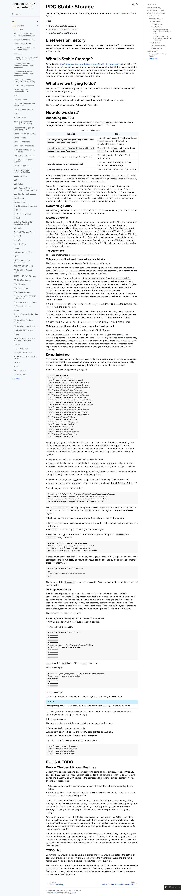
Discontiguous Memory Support (23, 161)
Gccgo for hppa (20, 176)
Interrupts (18, 228)
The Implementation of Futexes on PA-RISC (23, 171)
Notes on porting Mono (23, 252)
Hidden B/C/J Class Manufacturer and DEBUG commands (24, 66)
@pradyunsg (66, 893)
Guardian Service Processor (25, 194)
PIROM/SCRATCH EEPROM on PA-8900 (25, 297)
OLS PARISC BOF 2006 (23, 266)
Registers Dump (20, 100)
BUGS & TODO (152, 51)
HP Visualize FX (20, 374)
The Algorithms (156, 27)
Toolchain (16, 378)
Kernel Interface (154, 43)
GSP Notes (18, 184)
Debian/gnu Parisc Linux (24, 146)
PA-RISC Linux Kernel (22, 43)
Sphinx (56, 893)
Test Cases (18, 53)
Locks (16, 248)
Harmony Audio (20, 202)
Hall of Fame (19, 198)
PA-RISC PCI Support (22, 280)
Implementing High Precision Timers (25, 357)
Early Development (21, 166)
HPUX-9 (17, 218)
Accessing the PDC (156, 19)
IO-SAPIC (18, 240)
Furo (74, 893)
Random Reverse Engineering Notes (26, 315)
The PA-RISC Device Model (25, 156)
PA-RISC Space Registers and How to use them (24, 339)
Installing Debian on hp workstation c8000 (23, 223)
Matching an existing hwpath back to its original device (162, 31)
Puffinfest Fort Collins (22, 306)
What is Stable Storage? (155, 10)
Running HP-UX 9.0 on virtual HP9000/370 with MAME (26, 59)
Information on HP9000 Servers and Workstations (24, 34)
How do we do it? (153, 16)
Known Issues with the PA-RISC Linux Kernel (24, 48)
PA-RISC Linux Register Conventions (23, 321)
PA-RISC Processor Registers (25, 326)
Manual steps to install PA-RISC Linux (24, 151)
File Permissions (156, 48)
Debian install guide (22, 142)
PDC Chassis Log (21, 288)
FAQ (13, 21)
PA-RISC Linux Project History (23, 271)
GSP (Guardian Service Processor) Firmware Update (25, 189)
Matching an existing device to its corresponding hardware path (162, 38)
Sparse (17, 344)
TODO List (153, 59)
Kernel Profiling (20, 244)
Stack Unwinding (21, 348)
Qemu (16, 310)
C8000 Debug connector (24, 86)
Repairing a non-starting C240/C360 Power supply (24, 81)
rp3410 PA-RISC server (23, 330)
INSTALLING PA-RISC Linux (25, 276)
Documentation (18, 25)
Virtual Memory (20, 370)
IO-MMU (17, 236)
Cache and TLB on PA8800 (25, 134)
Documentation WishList (23, 110)
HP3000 (17, 210)
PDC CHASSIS (19, 284)
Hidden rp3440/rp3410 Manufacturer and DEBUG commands (24, 74)
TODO (16, 114)
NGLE (16, 256)
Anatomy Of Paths (157, 24)
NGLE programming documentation (22, 261)
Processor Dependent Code (25, 302)
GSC (15, 180)
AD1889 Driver (20, 118)
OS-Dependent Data (158, 46)
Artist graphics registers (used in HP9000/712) (23, 123)
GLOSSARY (18, 29)
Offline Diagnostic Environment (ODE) (21, 91)
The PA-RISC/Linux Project (25, 232)
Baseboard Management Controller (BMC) (24, 129)
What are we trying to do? (156, 13)
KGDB (16, 96)
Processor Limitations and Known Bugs (24, 105)
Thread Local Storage (23, 352)
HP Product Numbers (22, 214)
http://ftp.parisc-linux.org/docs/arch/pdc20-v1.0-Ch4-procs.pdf (89, 64)
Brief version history (154, 8)
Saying (16, 334)
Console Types (20, 138)
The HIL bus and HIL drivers (25, 206)
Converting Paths (155, 21)
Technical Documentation (24, 39)
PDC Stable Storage (22, 292)
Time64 (17, 362)
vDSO (16, 366)
